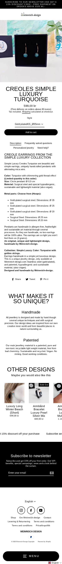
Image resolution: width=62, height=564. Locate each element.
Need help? (43, 148)
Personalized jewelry (23, 148)
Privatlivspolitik (43, 525)
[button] (55, 562)
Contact (47, 518)
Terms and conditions (44, 521)
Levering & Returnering (19, 521)
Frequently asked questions (38, 143)
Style (29, 118)
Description (15, 143)
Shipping (26, 112)
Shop (13, 518)
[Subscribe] (51, 473)
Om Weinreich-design (29, 518)
